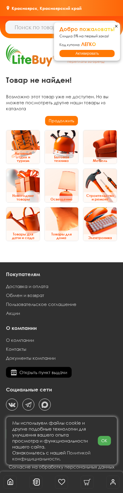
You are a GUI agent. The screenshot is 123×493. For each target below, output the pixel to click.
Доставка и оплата (27, 286)
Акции (13, 313)
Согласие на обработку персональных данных (61, 467)
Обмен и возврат (25, 295)
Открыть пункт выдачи (43, 372)
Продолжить (61, 120)
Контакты (16, 349)
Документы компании (31, 358)
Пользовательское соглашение (41, 304)
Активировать (87, 53)
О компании (20, 340)
